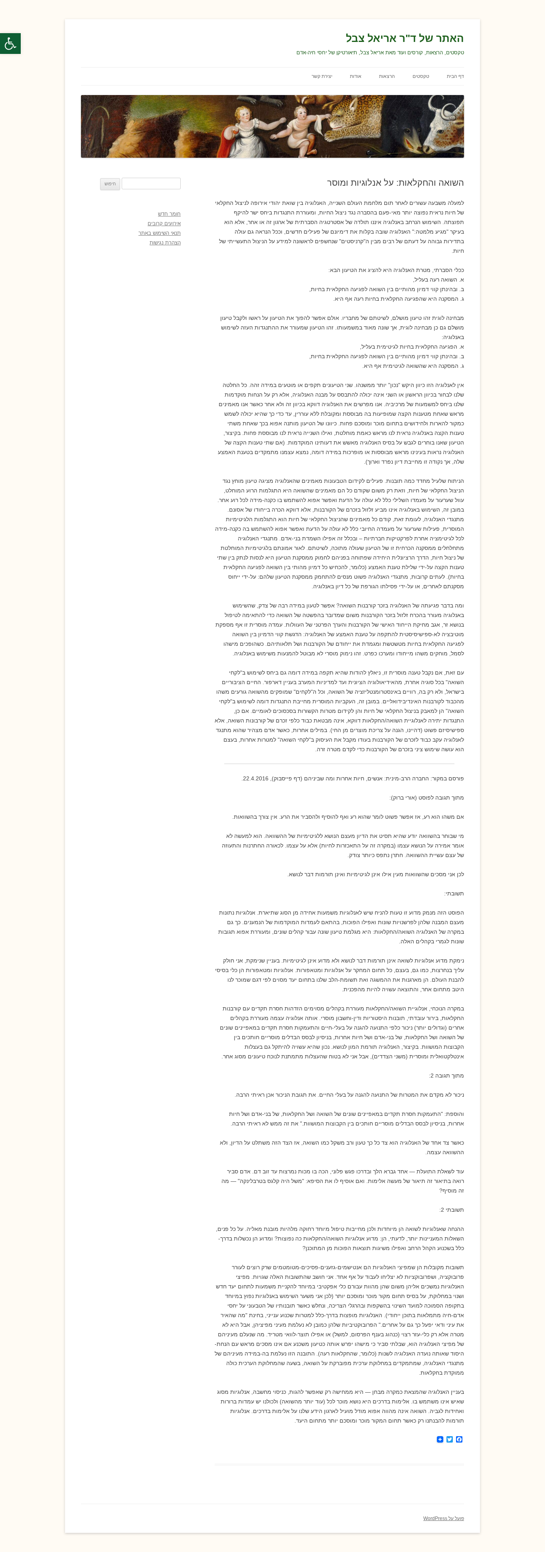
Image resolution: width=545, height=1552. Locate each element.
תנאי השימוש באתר (159, 233)
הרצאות (387, 76)
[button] (10, 43)
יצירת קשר (322, 76)
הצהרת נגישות (165, 243)
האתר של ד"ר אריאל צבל (405, 38)
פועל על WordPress (443, 1518)
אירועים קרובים (164, 223)
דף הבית (455, 76)
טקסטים (421, 76)
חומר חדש (169, 214)
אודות (355, 76)
